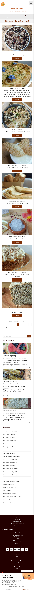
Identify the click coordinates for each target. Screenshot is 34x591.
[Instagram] (22, 549)
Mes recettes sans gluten (9, 462)
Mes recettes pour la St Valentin (11, 481)
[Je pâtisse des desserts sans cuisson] (17, 258)
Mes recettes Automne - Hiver (10, 450)
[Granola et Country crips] (17, 38)
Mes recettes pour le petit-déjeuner (11, 472)
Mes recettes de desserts (9, 431)
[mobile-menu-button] (31, 3)
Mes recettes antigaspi (8, 437)
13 (10, 327)
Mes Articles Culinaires (9, 434)
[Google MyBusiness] (11, 549)
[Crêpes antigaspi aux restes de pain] (17, 186)
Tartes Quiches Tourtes (9, 493)
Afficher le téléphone (18, 540)
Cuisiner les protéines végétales (11, 456)
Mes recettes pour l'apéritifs (10, 459)
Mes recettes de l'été (8, 453)
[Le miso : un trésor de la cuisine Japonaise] (17, 115)
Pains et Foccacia (7, 506)
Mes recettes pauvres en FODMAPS (12, 496)
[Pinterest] (26, 549)
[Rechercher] (29, 336)
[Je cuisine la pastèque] (17, 348)
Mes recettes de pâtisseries (9, 440)
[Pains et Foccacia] (17, 403)
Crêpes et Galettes (7, 484)
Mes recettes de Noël (8, 465)
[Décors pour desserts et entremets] (17, 151)
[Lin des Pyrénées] (17, 295)
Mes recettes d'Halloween (9, 475)
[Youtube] (18, 549)
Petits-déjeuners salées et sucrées (11, 447)
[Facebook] (7, 549)
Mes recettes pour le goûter (10, 468)
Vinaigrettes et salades (8, 487)
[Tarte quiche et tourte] (17, 74)
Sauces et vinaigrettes (8, 503)
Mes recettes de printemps (9, 443)
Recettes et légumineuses (9, 500)
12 (6, 327)
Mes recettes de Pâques (9, 478)
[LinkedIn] (15, 549)
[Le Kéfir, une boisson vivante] (17, 222)
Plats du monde (7, 490)
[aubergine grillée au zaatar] (17, 374)
